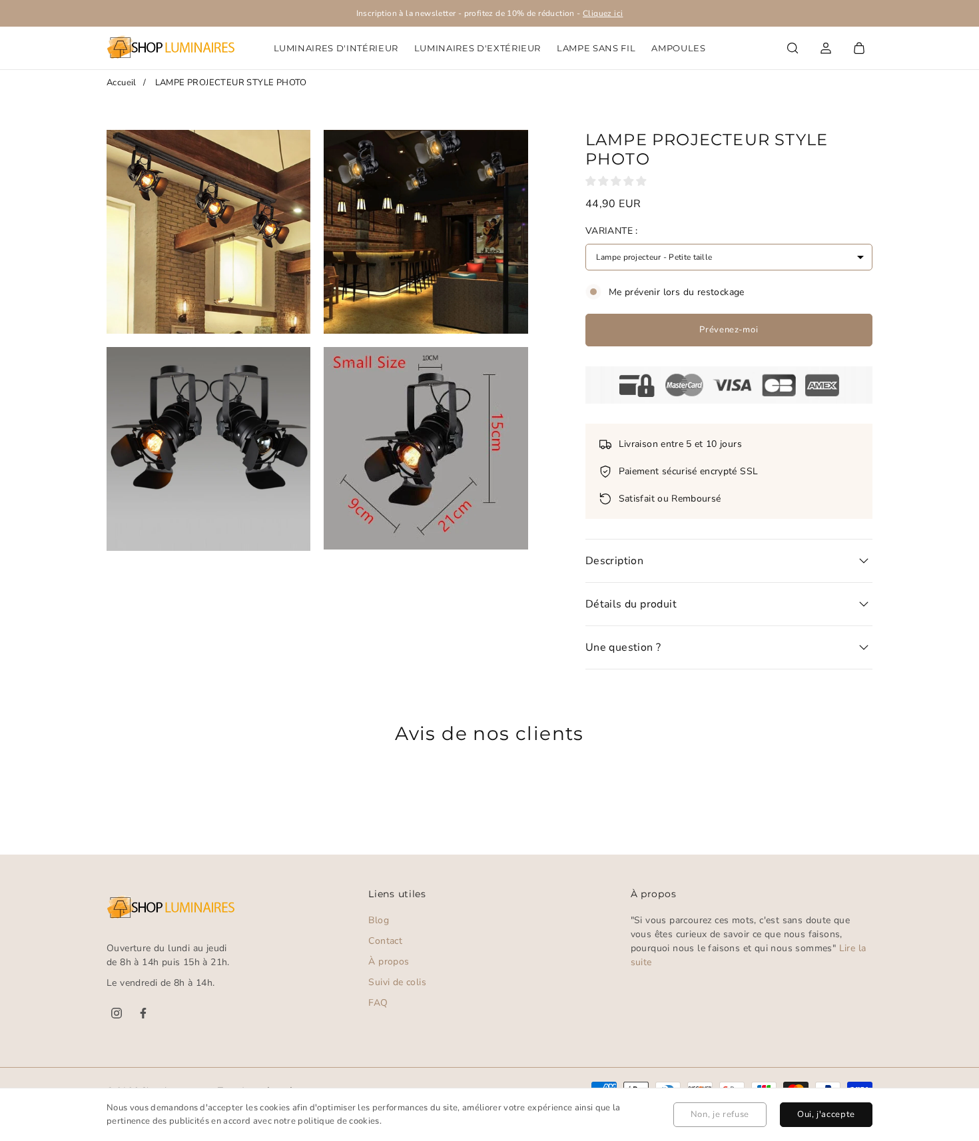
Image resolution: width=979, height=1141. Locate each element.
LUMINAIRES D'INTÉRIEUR (336, 48)
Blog (378, 920)
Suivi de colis (397, 982)
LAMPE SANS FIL (596, 48)
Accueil (122, 83)
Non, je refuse (720, 1114)
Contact (385, 941)
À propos (388, 961)
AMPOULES (678, 48)
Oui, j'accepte (826, 1114)
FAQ (378, 1002)
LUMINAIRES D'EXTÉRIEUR (477, 48)
